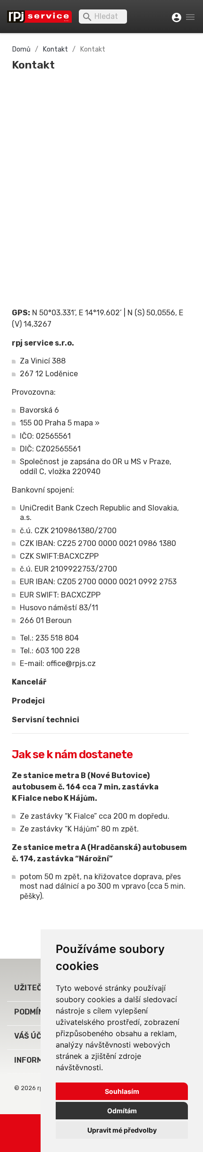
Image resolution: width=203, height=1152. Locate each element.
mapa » (87, 422)
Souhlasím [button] (122, 1091)
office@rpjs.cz (71, 663)
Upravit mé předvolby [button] (122, 1130)
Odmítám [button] (122, 1111)
